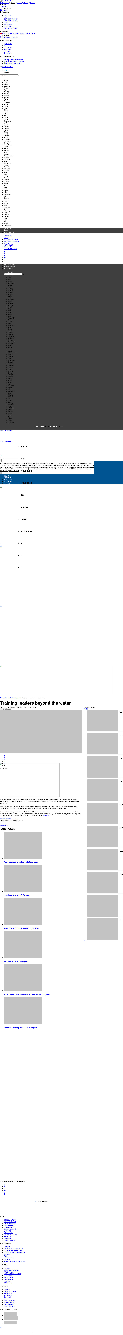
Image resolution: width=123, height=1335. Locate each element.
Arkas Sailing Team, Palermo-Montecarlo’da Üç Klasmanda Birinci (26, 467)
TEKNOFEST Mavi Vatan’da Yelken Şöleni (18, 469)
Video (25, 3)
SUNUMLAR (8, 1238)
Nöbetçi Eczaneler (8, 33)
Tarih (5, 1256)
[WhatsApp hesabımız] (62, 426)
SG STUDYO (8, 1236)
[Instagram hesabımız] (4, 256)
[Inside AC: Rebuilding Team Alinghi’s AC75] (43, 911)
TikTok (7, 51)
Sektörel (7, 1268)
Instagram (8, 47)
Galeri (19, 3)
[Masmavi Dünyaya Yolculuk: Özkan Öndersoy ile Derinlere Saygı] (102, 893)
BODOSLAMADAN (10, 1220)
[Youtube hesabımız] (5, 258)
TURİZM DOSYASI (10, 1240)
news (2, 825)
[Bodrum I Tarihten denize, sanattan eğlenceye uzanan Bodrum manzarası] (102, 870)
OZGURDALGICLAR (10, 1235)
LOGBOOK (7, 1231)
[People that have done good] (43, 945)
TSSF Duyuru (8, 1276)
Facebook (8, 44)
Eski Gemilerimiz (9, 1306)
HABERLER (7, 15)
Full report (46, 816)
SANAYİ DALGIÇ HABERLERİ (13, 1249)
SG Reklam (7, 1283)
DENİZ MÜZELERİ (10, 1229)
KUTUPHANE (8, 24)
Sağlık (6, 1299)
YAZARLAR (7, 26)
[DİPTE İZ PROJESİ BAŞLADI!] (102, 939)
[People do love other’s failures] (43, 878)
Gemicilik (7, 1290)
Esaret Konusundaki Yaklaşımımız (15, 1261)
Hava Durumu (20, 33)
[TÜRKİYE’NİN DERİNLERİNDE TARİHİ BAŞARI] (102, 846)
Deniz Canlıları (8, 1258)
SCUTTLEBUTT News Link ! (9, 819)
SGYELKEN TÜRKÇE (10, 19)
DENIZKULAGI (8, 1227)
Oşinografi (7, 1297)
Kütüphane (7, 1254)
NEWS (6, 23)
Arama (13, 3)
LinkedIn (8, 53)
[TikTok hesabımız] (4, 259)
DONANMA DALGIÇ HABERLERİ (14, 1252)
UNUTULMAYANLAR (10, 28)
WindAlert (7, 1281)
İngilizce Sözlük (9, 1302)
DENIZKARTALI (9, 1225)
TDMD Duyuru (8, 1272)
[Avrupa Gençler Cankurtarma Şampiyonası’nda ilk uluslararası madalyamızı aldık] (102, 731)
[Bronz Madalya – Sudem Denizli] (102, 754)
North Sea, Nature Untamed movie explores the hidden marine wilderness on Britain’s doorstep (60, 463)
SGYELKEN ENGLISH (11, 21)
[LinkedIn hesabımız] (4, 261)
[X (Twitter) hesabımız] (4, 46)
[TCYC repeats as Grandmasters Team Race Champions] (43, 978)
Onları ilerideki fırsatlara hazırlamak (44, 469)
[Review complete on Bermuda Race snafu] (43, 845)
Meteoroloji (8, 1295)
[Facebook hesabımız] (4, 252)
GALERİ (10, 265)
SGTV (6, 17)
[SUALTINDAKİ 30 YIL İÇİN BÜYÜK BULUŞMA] (102, 823)
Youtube (8, 49)
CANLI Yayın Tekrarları (11, 1270)
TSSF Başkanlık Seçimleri (12, 1274)
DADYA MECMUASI (10, 1224)
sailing (6, 825)
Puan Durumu (31, 33)
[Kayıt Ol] (21, 543)
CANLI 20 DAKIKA (10, 1222)
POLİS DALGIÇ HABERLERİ (13, 1250)
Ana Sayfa (5, 3)
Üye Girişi (4, 6)
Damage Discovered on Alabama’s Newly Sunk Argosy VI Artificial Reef (24, 465)
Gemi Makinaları (9, 1301)
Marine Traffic (8, 1277)
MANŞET (7, 1247)
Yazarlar (32, 3)
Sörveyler (7, 1260)
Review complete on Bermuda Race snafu (14, 463)
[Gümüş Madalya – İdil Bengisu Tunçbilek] (102, 777)
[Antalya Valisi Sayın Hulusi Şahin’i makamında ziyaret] (102, 916)
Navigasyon (8, 1293)
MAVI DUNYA (8, 1233)
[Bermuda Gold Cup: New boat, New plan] (43, 1011)
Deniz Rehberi (8, 1304)
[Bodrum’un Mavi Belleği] (102, 800)
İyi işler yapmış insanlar (11, 471)
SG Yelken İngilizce (6, 709)
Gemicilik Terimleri (10, 1291)
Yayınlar (4, 10)
